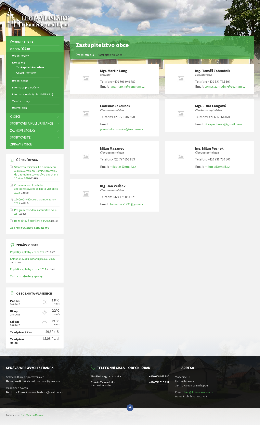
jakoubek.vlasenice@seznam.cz (121, 129)
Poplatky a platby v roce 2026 (28, 252)
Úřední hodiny (20, 55)
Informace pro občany (25, 87)
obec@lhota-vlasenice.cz (198, 392)
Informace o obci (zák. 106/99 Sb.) (32, 94)
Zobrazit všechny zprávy (26, 276)
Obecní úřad (20, 49)
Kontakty (18, 62)
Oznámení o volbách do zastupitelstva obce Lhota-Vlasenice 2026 (36, 188)
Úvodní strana (22, 42)
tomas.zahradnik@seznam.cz (225, 86)
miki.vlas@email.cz (122, 167)
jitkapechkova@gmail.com (223, 124)
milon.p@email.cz (217, 167)
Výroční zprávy (21, 101)
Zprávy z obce (21, 144)
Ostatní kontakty (26, 72)
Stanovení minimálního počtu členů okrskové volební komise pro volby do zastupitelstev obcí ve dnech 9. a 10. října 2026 (36, 172)
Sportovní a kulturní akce (31, 123)
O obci (15, 116)
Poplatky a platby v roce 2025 (28, 269)
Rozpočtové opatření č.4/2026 (32, 221)
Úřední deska (20, 81)
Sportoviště (20, 137)
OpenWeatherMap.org (32, 414)
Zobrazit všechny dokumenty (29, 228)
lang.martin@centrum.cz (127, 86)
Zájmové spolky (22, 130)
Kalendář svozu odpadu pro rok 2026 (32, 259)
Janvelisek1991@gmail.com (128, 204)
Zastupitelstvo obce (30, 67)
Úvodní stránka (85, 55)
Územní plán (19, 108)
